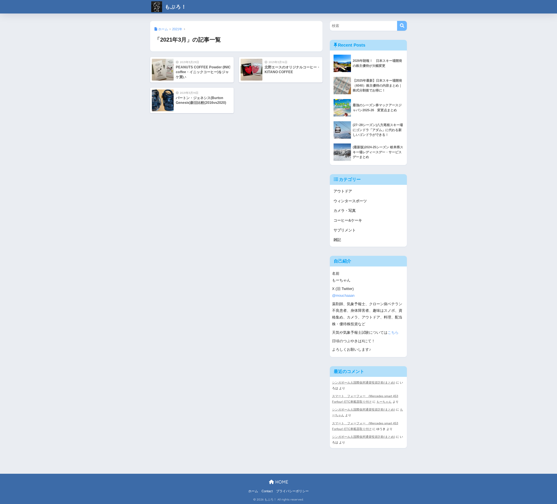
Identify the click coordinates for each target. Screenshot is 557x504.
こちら (393, 332)
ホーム (253, 491)
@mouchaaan (343, 295)
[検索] (402, 26)
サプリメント (345, 230)
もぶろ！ (174, 6)
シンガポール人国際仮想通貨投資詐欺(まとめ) (363, 382)
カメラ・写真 (345, 211)
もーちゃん (384, 401)
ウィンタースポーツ (350, 201)
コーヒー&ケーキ (348, 220)
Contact (267, 491)
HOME (281, 482)
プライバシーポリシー (292, 491)
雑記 (337, 240)
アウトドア (343, 191)
